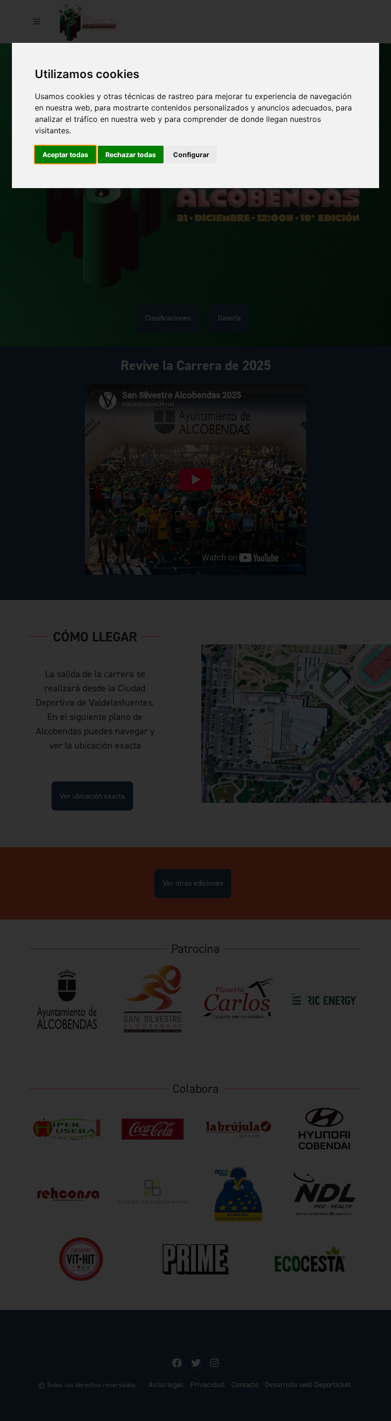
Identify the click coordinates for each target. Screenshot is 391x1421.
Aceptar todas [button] (65, 154)
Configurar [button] (191, 154)
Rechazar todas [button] (130, 154)
